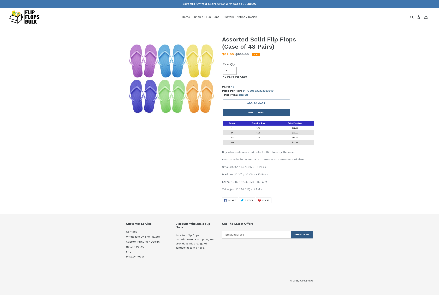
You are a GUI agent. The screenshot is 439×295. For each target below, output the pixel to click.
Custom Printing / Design (143, 241)
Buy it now (256, 112)
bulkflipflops (306, 280)
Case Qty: (229, 64)
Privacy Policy (135, 256)
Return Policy (135, 246)
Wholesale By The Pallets (143, 236)
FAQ (129, 251)
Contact (131, 231)
